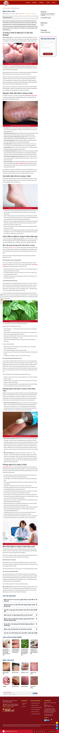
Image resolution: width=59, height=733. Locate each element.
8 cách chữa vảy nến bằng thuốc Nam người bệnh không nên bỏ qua (24, 652)
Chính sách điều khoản (36, 709)
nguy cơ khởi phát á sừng (21, 163)
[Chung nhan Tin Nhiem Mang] (53, 721)
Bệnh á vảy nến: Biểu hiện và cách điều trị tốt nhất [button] (18, 629)
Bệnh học (9, 8)
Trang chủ (28, 2)
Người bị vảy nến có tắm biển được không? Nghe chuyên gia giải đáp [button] (19, 605)
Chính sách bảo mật (35, 711)
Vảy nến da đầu (15, 672)
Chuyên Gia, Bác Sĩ (24, 704)
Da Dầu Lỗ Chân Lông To (45, 32)
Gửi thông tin (48, 53)
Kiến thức (41, 2)
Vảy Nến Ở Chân (15, 686)
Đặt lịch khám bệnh (35, 705)
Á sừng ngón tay (6, 467)
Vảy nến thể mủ (24, 686)
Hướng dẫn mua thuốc (36, 703)
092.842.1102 (5, 706)
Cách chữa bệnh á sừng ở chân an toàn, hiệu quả (15, 651)
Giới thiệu (34, 2)
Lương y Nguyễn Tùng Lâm (46, 17)
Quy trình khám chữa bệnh (36, 707)
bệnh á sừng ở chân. (32, 95)
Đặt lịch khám (39, 731)
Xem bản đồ (10, 706)
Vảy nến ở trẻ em (24, 672)
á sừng (9, 66)
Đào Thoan (22, 13)
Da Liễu (42, 25)
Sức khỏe (24, 706)
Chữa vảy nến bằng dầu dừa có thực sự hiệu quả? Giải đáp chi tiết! (6, 652)
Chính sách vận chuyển (36, 713)
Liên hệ (53, 2)
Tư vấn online (52, 731)
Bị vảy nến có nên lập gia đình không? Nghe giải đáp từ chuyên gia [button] (19, 624)
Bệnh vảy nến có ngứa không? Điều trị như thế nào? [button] (18, 615)
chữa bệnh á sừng (12, 247)
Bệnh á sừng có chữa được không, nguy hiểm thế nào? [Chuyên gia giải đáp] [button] (19, 619)
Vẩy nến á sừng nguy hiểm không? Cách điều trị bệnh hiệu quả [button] (20, 610)
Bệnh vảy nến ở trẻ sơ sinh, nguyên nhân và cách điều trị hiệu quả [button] (19, 600)
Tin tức (48, 2)
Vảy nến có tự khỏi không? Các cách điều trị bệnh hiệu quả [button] (20, 633)
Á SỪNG (4, 686)
